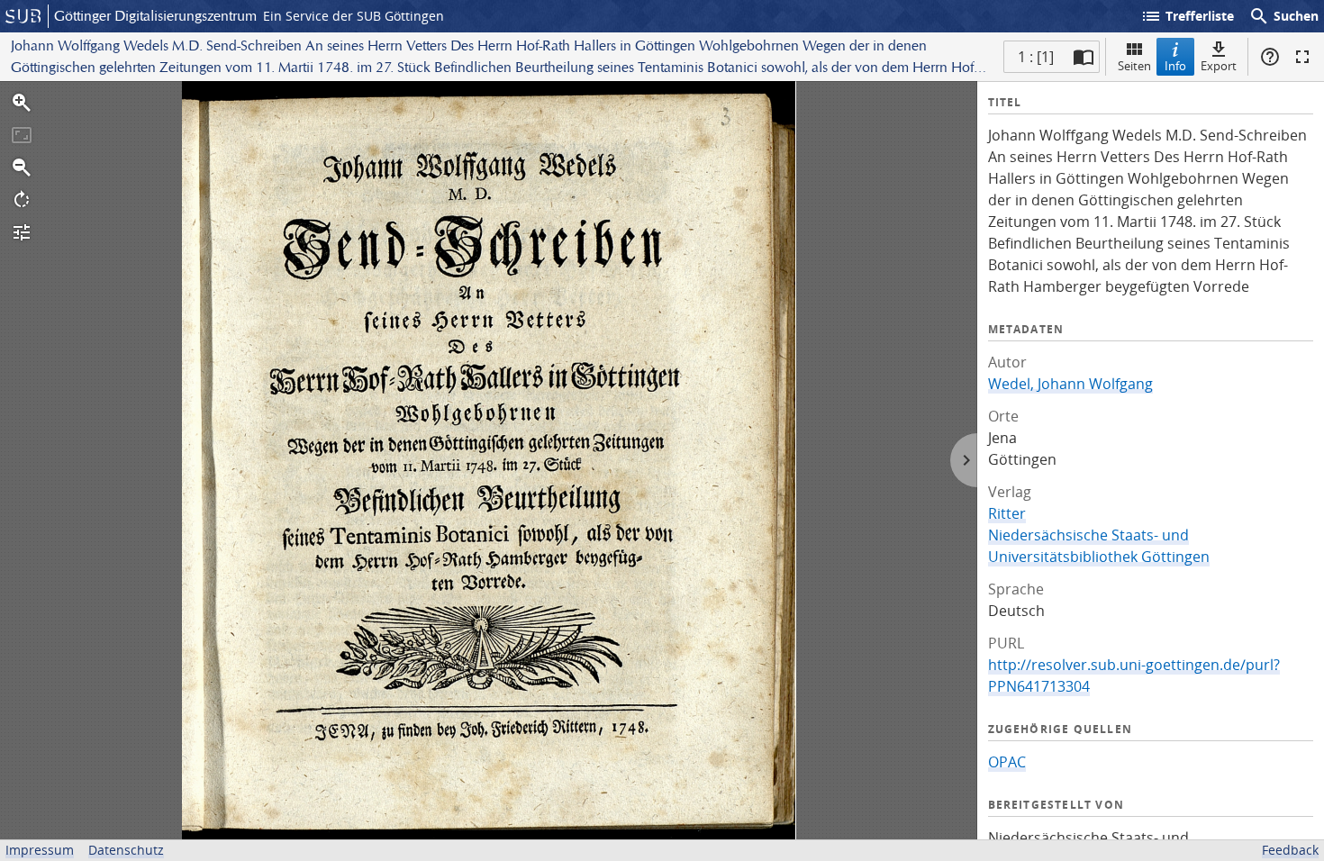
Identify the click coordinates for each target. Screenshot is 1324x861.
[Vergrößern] (21, 102)
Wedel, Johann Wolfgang (1070, 384)
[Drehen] (21, 200)
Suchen (1283, 16)
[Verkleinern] (21, 167)
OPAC (1007, 762)
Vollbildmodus (1302, 57)
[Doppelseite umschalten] (1083, 57)
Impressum (39, 849)
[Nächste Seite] (963, 460)
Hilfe (1270, 57)
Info (1175, 66)
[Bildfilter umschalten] (21, 232)
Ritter (1007, 513)
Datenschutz (126, 849)
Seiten (1134, 66)
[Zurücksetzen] (21, 135)
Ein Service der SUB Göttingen (353, 15)
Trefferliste (1187, 16)
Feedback (1290, 849)
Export (1219, 66)
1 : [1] (1036, 57)
